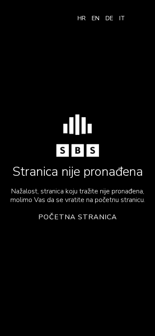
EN (95, 18)
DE (109, 18)
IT (122, 18)
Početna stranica (77, 217)
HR (82, 18)
